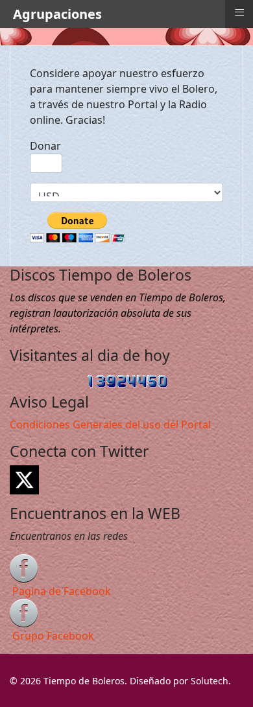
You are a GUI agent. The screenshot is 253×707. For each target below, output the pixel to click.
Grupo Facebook (53, 636)
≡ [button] (239, 12)
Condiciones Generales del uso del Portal (110, 424)
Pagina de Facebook (61, 591)
